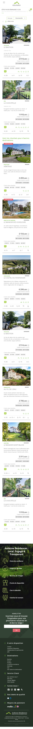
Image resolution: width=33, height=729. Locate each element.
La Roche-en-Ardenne (13, 664)
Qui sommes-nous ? (12, 677)
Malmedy (9, 666)
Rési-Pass (9, 678)
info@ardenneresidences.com (10, 718)
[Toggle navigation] (4, 2)
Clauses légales (11, 680)
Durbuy (9, 662)
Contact (9, 646)
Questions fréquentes (13, 648)
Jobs (8, 652)
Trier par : (10, 18)
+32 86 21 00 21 (21, 718)
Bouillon (9, 659)
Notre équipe (10, 682)
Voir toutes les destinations (14, 669)
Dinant (9, 661)
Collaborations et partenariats (15, 650)
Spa (8, 668)
